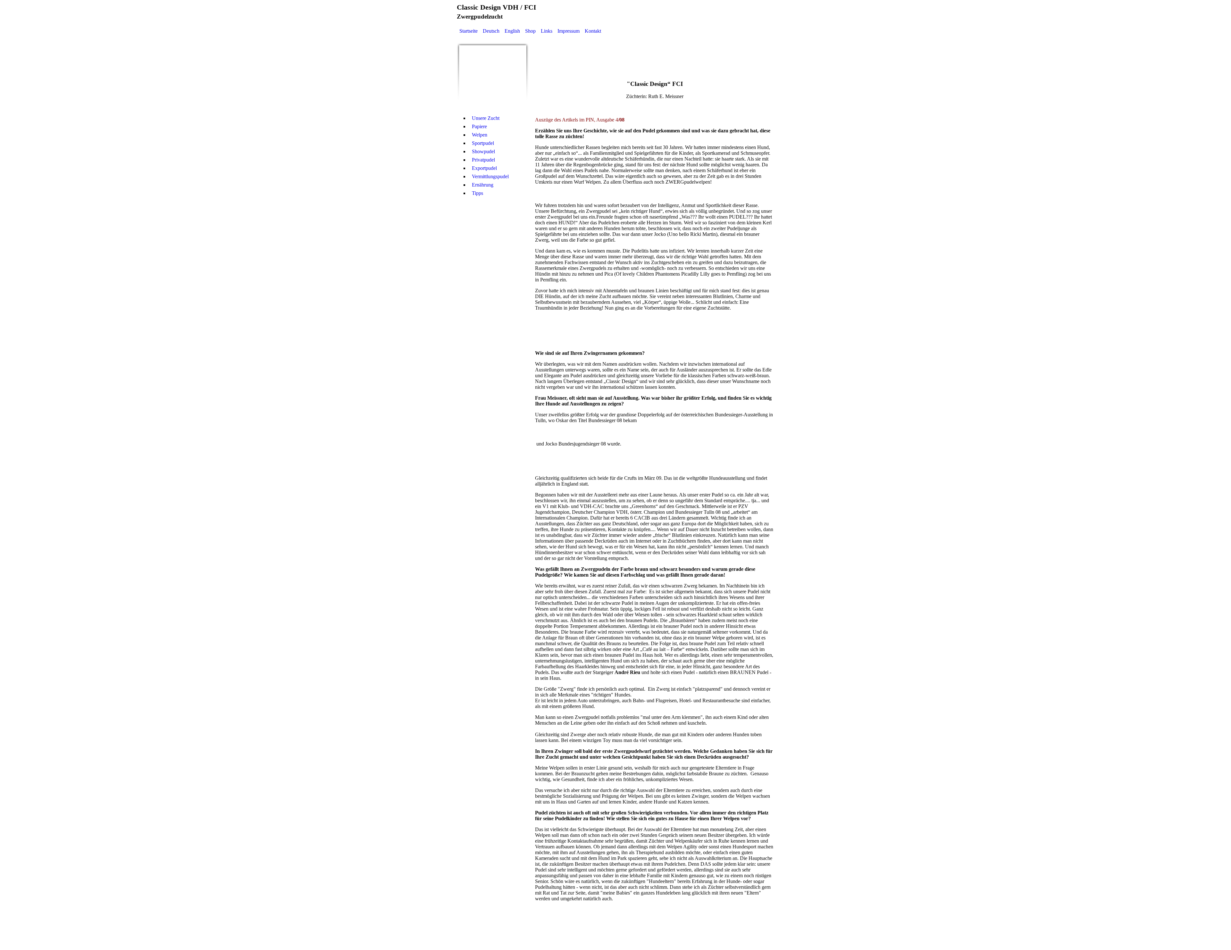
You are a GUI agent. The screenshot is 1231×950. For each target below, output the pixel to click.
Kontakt (593, 31)
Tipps (477, 193)
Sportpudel (483, 143)
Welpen (479, 135)
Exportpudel (484, 168)
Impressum (568, 31)
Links (546, 31)
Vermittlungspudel (490, 176)
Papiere (479, 126)
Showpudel (483, 151)
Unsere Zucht (485, 118)
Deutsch (491, 31)
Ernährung (482, 185)
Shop (530, 31)
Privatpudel (483, 159)
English (512, 31)
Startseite (468, 31)
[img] (493, 79)
